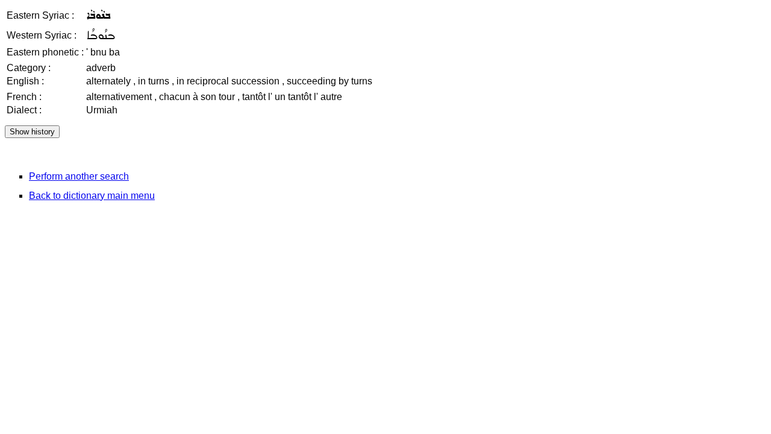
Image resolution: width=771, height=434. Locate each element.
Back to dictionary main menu (92, 195)
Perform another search (79, 176)
